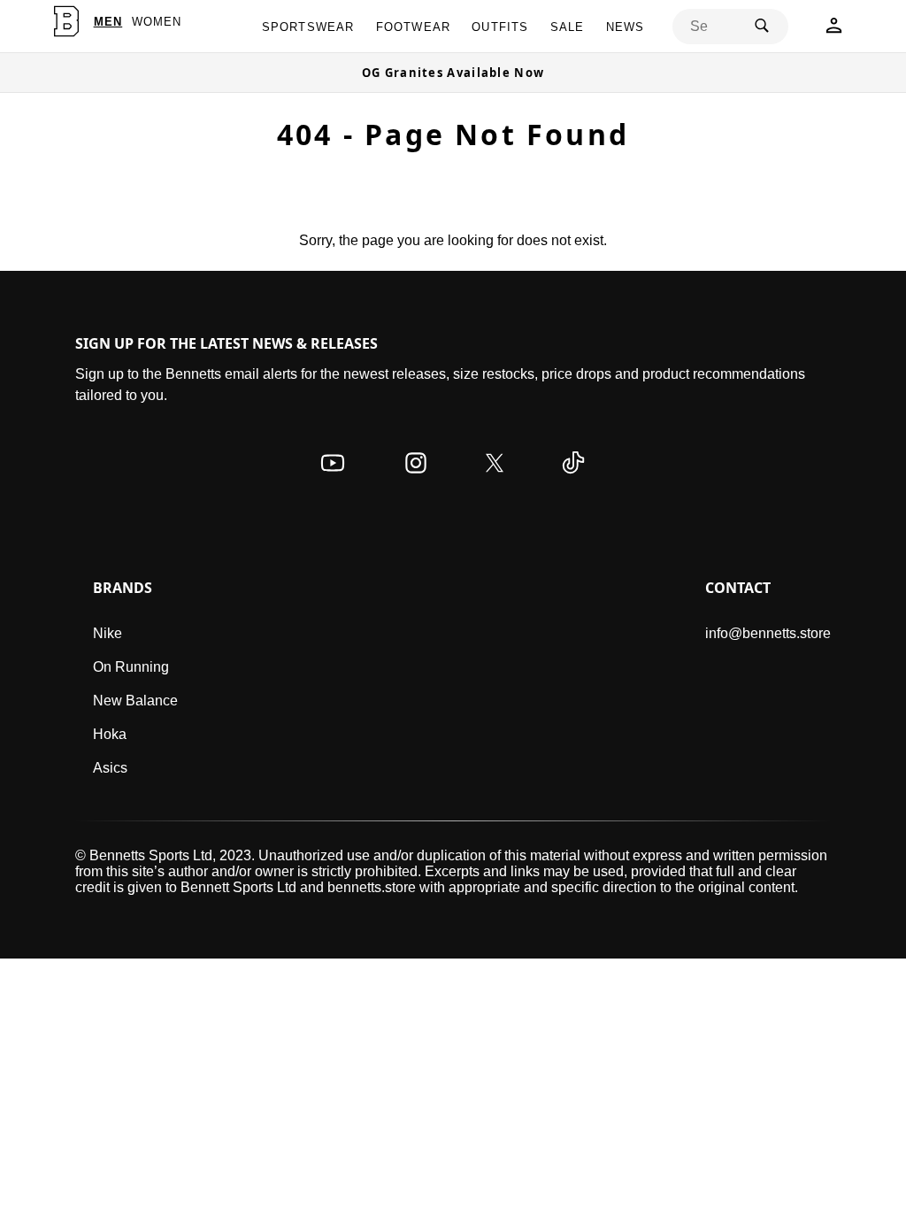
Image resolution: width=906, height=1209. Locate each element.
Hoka (110, 734)
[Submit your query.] (761, 26)
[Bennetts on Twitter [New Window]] (494, 480)
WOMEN (157, 21)
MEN (108, 21)
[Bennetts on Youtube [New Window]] (332, 480)
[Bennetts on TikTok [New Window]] (573, 480)
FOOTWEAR (413, 27)
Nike (107, 633)
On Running (131, 666)
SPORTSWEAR (308, 27)
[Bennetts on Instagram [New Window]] (416, 480)
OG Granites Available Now (453, 73)
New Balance (135, 700)
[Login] (834, 30)
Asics (110, 767)
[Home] (66, 21)
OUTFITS (500, 27)
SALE (567, 27)
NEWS (625, 27)
